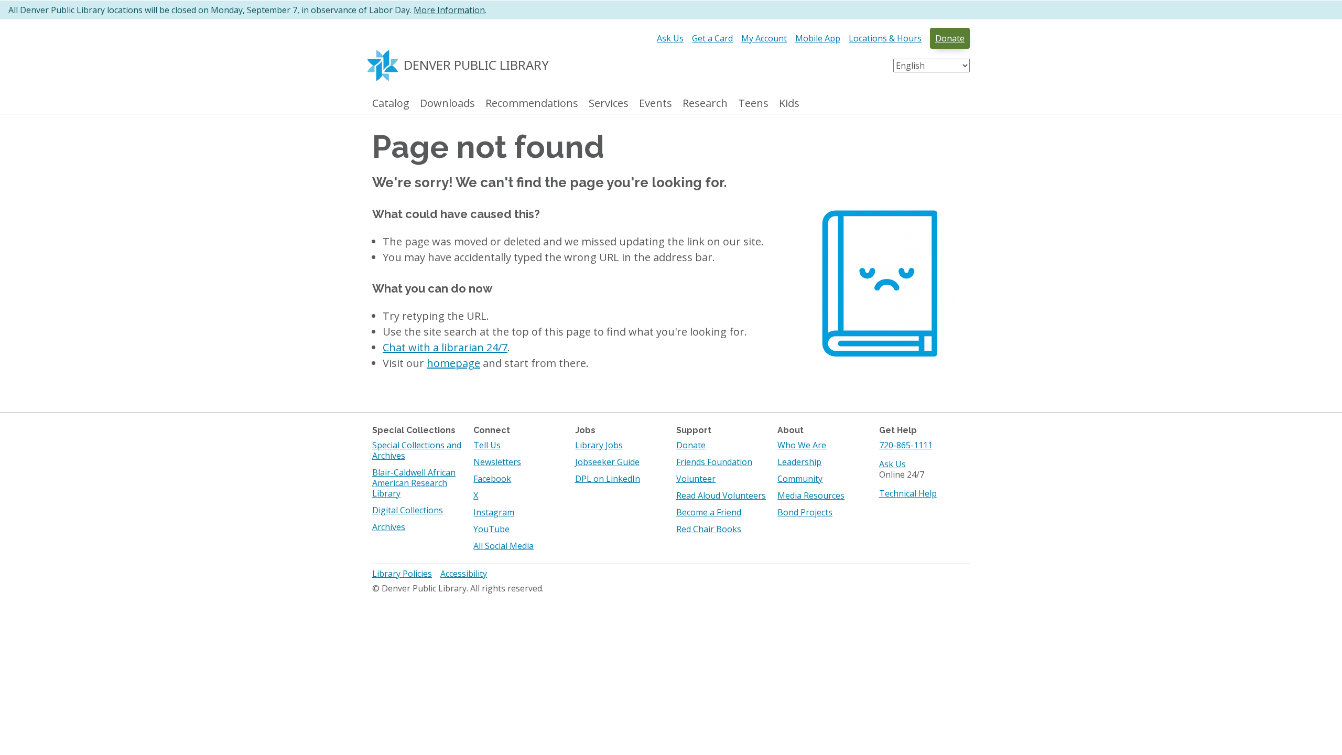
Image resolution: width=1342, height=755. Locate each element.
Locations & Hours (885, 38)
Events (655, 103)
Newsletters (497, 462)
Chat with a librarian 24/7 (445, 347)
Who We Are (801, 445)
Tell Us (487, 445)
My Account (764, 38)
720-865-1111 (906, 445)
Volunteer (696, 478)
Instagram (493, 512)
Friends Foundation (714, 462)
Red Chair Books (708, 529)
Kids (789, 103)
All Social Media (503, 546)
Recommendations (531, 103)
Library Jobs (599, 445)
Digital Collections (407, 510)
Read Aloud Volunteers (721, 495)
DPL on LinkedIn (607, 478)
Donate (950, 38)
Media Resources (811, 495)
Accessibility (463, 573)
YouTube (491, 529)
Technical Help (908, 493)
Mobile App (817, 38)
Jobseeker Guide (607, 462)
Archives (388, 527)
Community (799, 478)
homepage (453, 363)
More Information (449, 10)
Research (705, 103)
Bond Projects (804, 512)
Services (609, 103)
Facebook (492, 478)
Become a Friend (708, 512)
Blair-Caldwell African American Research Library (414, 483)
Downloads (447, 103)
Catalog (390, 103)
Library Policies (402, 573)
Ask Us (670, 38)
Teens (753, 103)
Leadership (799, 462)
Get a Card (712, 38)
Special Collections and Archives (416, 450)
